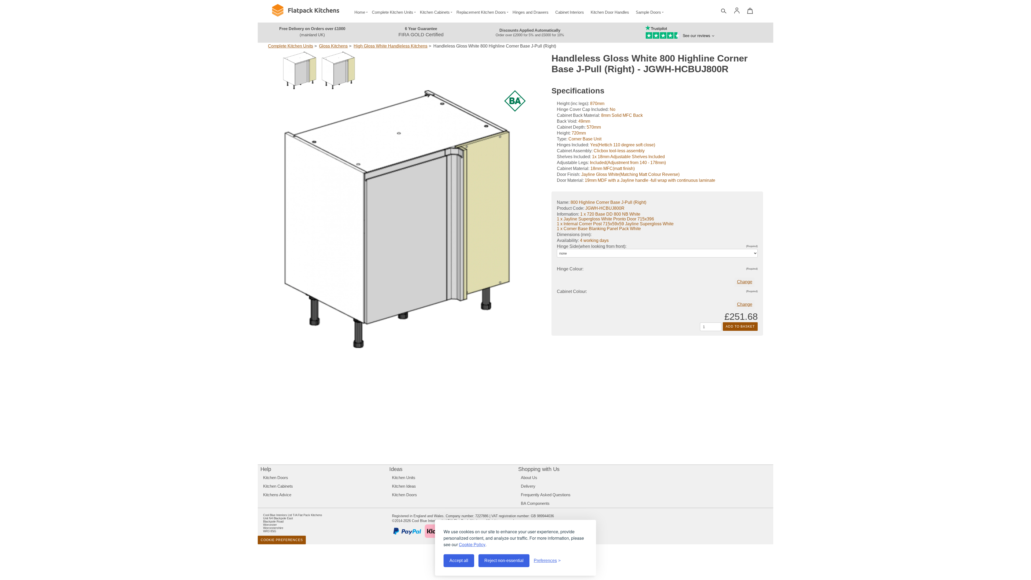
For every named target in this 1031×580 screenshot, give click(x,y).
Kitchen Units (403, 477)
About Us (529, 477)
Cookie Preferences (282, 540)
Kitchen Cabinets (435, 12)
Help (265, 469)
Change (744, 282)
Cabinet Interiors (569, 12)
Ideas (395, 469)
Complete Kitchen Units (392, 12)
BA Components (535, 503)
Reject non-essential (504, 560)
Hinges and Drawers (531, 12)
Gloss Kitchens (333, 46)
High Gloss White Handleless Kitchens (390, 46)
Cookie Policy (472, 544)
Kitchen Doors (275, 477)
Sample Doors (648, 12)
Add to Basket (740, 326)
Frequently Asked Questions (546, 494)
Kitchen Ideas (404, 486)
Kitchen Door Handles (610, 12)
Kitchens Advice (277, 494)
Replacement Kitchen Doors (481, 12)
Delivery (528, 486)
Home (359, 12)
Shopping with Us (539, 469)
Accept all (458, 560)
